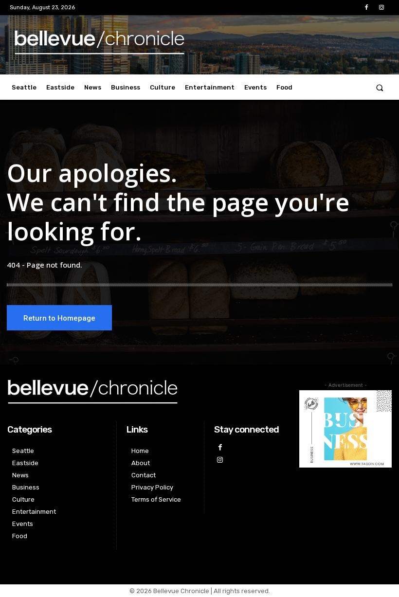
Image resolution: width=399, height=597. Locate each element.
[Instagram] (381, 7)
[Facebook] (366, 7)
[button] (379, 87)
